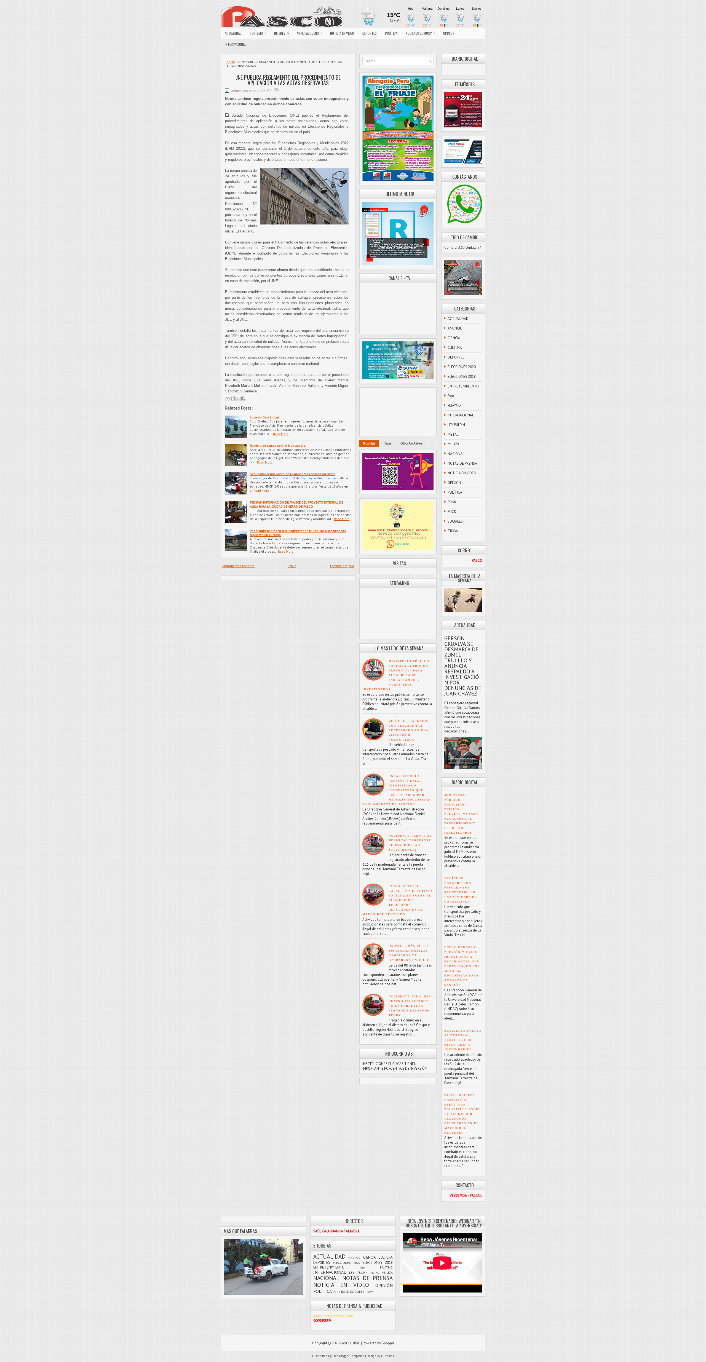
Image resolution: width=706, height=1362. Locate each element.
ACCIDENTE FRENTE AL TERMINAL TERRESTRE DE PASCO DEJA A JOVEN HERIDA (463, 1040)
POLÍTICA (391, 33)
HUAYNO (454, 405)
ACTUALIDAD (233, 33)
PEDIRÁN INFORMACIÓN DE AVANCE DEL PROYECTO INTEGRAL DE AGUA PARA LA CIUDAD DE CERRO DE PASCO (296, 504)
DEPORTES (369, 33)
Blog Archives (411, 443)
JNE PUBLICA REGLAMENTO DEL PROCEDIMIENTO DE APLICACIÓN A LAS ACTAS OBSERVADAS (288, 79)
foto (451, 396)
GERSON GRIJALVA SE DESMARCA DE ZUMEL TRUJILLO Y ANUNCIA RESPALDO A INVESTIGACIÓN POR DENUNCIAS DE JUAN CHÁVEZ (462, 666)
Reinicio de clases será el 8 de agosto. (278, 445)
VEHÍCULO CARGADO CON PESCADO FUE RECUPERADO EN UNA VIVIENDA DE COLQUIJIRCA (408, 730)
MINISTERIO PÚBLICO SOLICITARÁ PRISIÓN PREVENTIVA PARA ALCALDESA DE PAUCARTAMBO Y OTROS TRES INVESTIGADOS (395, 675)
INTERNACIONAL (235, 44)
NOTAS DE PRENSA (462, 463)
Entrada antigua (342, 566)
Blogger (388, 1343)
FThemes (387, 1356)
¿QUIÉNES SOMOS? (420, 33)
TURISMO (258, 33)
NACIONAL (456, 453)
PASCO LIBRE (350, 1343)
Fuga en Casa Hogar (264, 417)
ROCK (452, 511)
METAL (453, 434)
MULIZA (453, 444)
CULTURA (455, 347)
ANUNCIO (455, 328)
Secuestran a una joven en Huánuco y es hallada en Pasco (292, 474)
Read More (280, 434)
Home (230, 62)
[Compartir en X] (238, 398)
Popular (369, 443)
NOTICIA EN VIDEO (342, 33)
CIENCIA (454, 338)
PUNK (452, 502)
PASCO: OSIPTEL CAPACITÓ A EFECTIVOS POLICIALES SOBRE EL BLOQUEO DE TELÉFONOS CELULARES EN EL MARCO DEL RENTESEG (397, 900)
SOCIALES (455, 521)
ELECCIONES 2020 (462, 367)
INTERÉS (281, 33)
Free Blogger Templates (348, 1356)
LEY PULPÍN (456, 424)
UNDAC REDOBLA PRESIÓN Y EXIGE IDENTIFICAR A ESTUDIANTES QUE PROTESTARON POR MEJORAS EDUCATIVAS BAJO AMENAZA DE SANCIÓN (396, 790)
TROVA (453, 531)
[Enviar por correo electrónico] (227, 398)
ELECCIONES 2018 (462, 376)
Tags (388, 443)
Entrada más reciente (238, 566)
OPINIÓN (448, 33)
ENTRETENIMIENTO (463, 386)
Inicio (292, 566)
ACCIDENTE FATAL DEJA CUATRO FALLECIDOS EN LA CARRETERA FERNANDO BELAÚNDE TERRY (411, 1006)
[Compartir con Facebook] (243, 398)
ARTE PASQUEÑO (309, 33)
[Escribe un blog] (233, 398)
